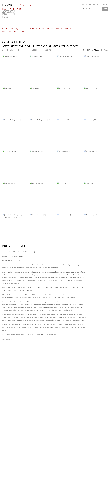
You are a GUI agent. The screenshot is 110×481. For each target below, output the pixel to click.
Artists (8, 11)
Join (105, 9)
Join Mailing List (94, 4)
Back (106, 50)
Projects (9, 14)
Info (5, 17)
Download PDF (7, 339)
